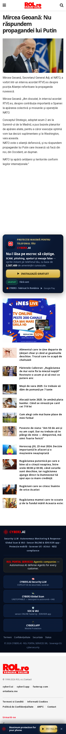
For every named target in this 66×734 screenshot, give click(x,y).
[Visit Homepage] (33, 5)
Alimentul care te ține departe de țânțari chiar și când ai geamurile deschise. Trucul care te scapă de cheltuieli (40, 355)
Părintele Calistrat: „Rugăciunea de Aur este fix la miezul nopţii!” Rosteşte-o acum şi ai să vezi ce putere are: (39, 373)
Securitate (38, 637)
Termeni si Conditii (13, 701)
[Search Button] (61, 5)
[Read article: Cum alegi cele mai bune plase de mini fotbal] (10, 418)
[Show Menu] (4, 5)
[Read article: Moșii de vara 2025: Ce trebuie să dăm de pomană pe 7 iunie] (10, 389)
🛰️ (33, 596)
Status (48, 637)
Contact (28, 679)
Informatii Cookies (37, 701)
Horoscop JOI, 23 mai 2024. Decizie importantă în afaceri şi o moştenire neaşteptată (40, 450)
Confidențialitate (22, 637)
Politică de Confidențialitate (18, 706)
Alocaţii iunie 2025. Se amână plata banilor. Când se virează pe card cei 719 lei (41, 403)
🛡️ (33, 610)
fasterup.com (40, 686)
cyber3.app (23, 686)
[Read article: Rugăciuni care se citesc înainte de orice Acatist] (10, 489)
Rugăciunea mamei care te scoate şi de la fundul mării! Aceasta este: (41, 501)
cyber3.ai (8, 686)
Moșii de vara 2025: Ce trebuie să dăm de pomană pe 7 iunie (40, 387)
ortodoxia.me (10, 691)
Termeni (8, 637)
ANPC (40, 706)
